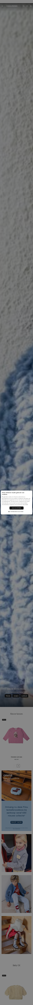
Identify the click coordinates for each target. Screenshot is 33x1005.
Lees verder (25, 504)
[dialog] (16, 502)
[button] (16, 512)
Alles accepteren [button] (16, 508)
